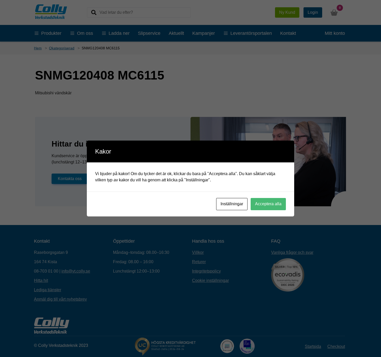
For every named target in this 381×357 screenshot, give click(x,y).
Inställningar (232, 204)
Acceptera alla (268, 204)
